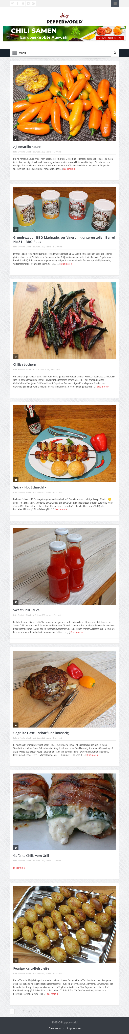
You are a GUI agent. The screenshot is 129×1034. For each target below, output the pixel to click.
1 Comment (57, 151)
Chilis (37, 369)
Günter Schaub (25, 151)
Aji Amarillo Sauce (27, 147)
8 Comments (55, 369)
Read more (68, 168)
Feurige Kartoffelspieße (31, 968)
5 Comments (57, 860)
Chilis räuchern (24, 364)
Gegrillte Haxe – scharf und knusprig (41, 733)
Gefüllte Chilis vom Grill (31, 856)
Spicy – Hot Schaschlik (29, 487)
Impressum (74, 1028)
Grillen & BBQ (40, 151)
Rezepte (48, 151)
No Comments (57, 246)
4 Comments (57, 615)
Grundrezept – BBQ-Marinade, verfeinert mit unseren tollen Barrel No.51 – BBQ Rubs (64, 239)
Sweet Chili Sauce (26, 610)
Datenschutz (56, 1028)
